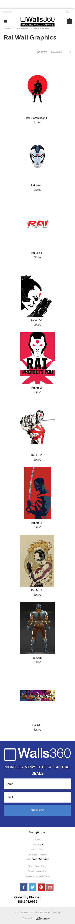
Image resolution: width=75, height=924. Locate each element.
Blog (37, 839)
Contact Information (37, 871)
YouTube (50, 887)
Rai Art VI (36, 387)
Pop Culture (21, 28)
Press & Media (37, 849)
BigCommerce (44, 918)
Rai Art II (36, 657)
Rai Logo (36, 252)
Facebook (23, 887)
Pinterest (41, 887)
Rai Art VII (36, 320)
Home (7, 28)
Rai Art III (36, 590)
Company (37, 844)
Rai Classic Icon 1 (36, 117)
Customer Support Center (37, 876)
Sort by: (42, 52)
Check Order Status (37, 866)
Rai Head (36, 185)
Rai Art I (36, 725)
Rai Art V (36, 455)
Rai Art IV (36, 522)
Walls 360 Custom (37, 854)
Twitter (32, 887)
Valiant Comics (41, 28)
